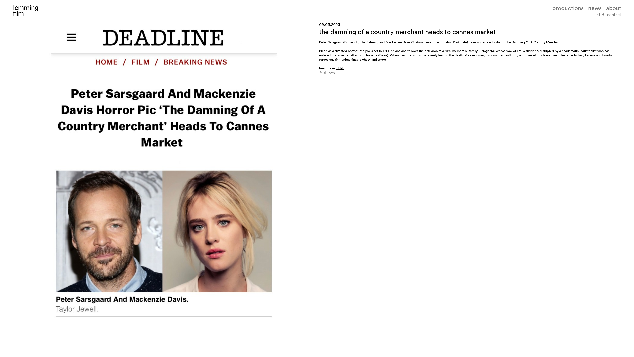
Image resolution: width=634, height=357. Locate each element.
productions (568, 8)
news (595, 8)
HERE (340, 68)
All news (328, 72)
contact (614, 14)
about (613, 8)
